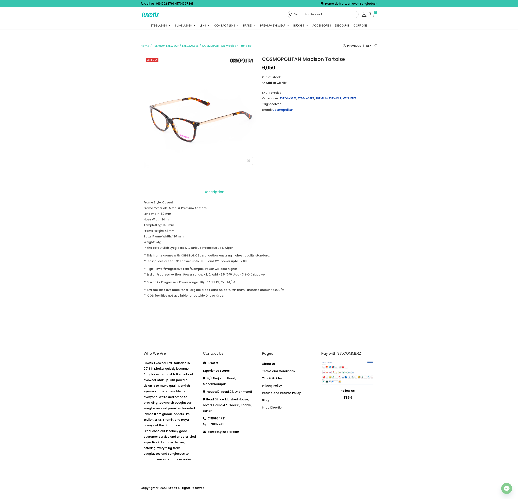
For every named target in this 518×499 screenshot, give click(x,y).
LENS (203, 25)
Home (145, 46)
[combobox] (323, 14)
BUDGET (298, 25)
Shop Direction (272, 407)
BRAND (247, 25)
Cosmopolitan (283, 110)
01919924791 (216, 418)
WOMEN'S (349, 98)
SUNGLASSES (183, 25)
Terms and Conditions (278, 371)
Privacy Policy (272, 386)
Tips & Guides (272, 378)
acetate (275, 104)
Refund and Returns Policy (281, 393)
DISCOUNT (342, 25)
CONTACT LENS (224, 25)
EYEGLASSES (159, 25)
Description (214, 191)
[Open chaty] (506, 487)
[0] (371, 14)
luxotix (172, 488)
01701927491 (216, 424)
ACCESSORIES (321, 25)
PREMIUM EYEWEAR (272, 25)
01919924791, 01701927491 (174, 4)
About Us (269, 364)
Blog (265, 400)
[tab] (214, 192)
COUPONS (360, 25)
